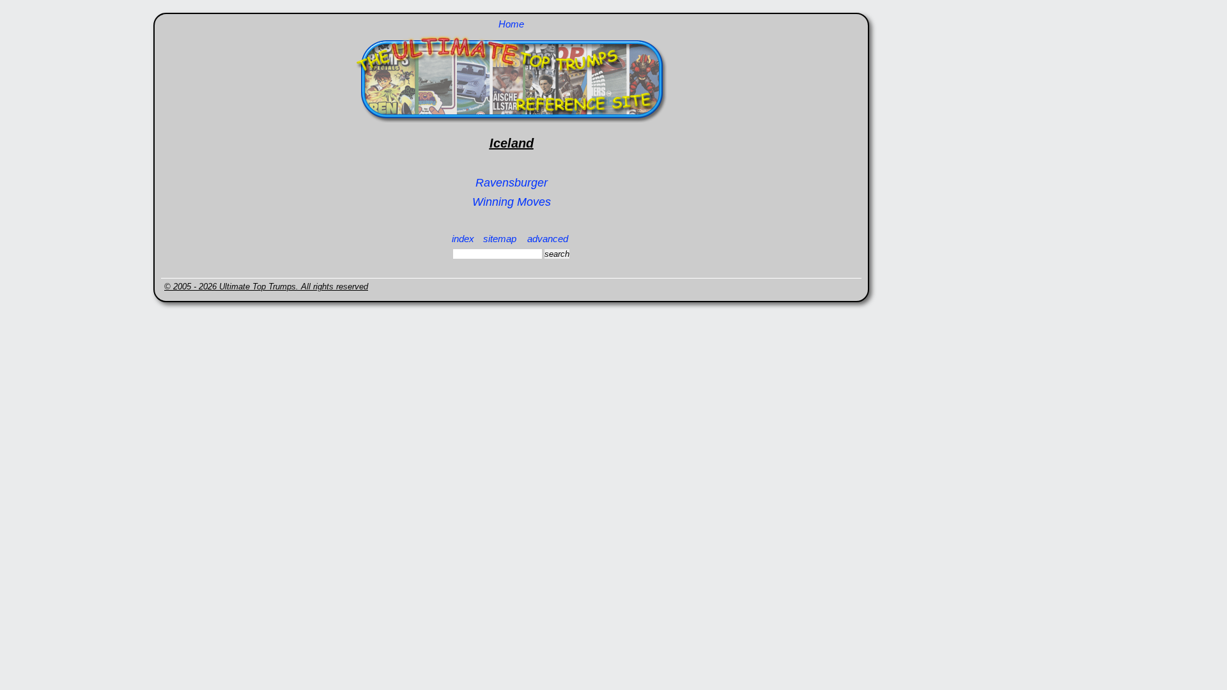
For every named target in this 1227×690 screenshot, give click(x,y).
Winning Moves (511, 201)
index (463, 238)
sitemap (499, 238)
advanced (547, 238)
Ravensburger (511, 182)
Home (511, 24)
